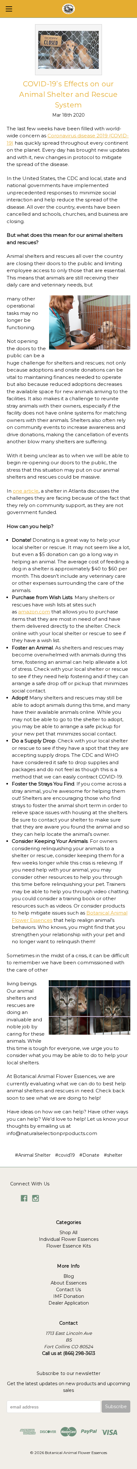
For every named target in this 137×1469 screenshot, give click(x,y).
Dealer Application (68, 1303)
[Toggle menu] (9, 9)
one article (26, 491)
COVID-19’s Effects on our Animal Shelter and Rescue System (68, 94)
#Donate (89, 1155)
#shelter (113, 1155)
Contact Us (68, 1289)
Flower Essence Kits (68, 1246)
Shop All (68, 1232)
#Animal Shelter (33, 1155)
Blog (68, 1276)
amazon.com (34, 612)
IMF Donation (68, 1296)
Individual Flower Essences (68, 1239)
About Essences (69, 1283)
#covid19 (65, 1155)
